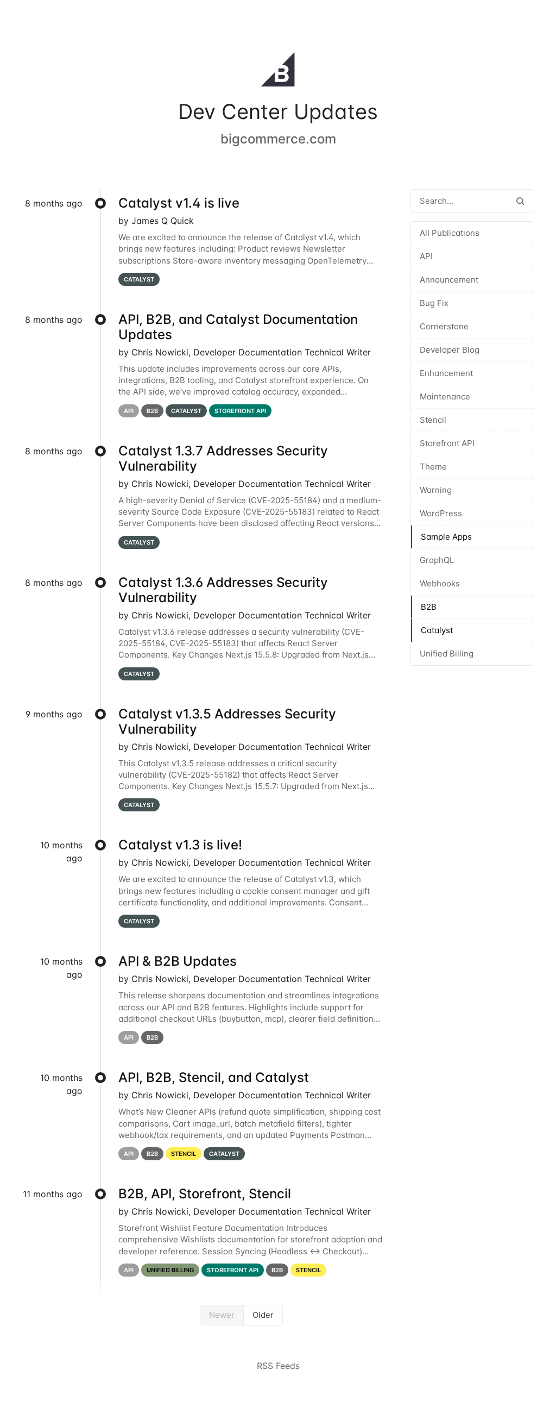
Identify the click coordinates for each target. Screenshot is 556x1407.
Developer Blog (449, 350)
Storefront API (447, 443)
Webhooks (440, 583)
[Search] (520, 201)
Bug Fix (434, 303)
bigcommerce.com (278, 139)
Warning (436, 490)
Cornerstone (444, 326)
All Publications (449, 233)
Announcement (449, 279)
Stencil (433, 420)
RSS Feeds (278, 1365)
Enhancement (446, 373)
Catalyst (437, 630)
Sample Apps (446, 536)
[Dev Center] (278, 71)
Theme (433, 466)
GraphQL (437, 560)
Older (263, 1315)
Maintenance (445, 396)
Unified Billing (446, 653)
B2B (429, 607)
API (426, 256)
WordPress (441, 513)
